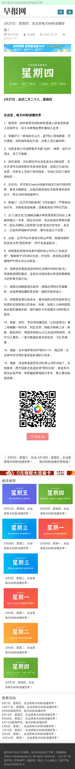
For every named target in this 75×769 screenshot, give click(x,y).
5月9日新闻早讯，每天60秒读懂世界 (24, 711)
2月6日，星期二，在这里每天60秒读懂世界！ (29, 726)
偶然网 (31, 760)
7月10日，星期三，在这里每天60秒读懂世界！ (30, 730)
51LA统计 (51, 760)
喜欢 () (40, 437)
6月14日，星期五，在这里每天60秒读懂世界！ (30, 714)
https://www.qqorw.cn (17, 756)
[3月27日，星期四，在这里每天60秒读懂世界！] (21, 667)
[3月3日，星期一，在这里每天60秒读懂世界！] (21, 598)
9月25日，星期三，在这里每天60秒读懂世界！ (30, 718)
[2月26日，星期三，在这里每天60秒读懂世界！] (19, 528)
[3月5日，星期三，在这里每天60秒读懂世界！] (21, 563)
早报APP (19, 760)
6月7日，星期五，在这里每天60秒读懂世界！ (29, 703)
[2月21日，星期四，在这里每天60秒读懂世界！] (19, 493)
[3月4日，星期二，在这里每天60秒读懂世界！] (21, 632)
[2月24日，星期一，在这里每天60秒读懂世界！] (55, 528)
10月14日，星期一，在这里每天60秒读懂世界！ (31, 737)
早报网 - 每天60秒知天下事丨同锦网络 (44, 752)
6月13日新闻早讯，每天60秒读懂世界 (24, 722)
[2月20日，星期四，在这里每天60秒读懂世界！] (55, 493)
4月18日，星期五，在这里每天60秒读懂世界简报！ (54, 459)
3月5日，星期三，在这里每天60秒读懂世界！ (20, 459)
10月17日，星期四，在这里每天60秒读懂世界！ (31, 707)
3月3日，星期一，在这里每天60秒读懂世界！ (29, 734)
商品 (40, 760)
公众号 (62, 756)
